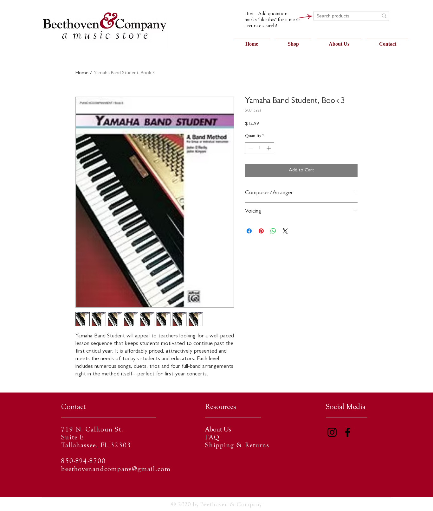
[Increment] (269, 148)
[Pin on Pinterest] (261, 231)
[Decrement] (250, 148)
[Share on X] (285, 231)
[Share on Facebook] (249, 231)
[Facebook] (347, 432)
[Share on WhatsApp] (273, 231)
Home (81, 73)
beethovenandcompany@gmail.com (116, 469)
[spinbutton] (259, 148)
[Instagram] (332, 432)
